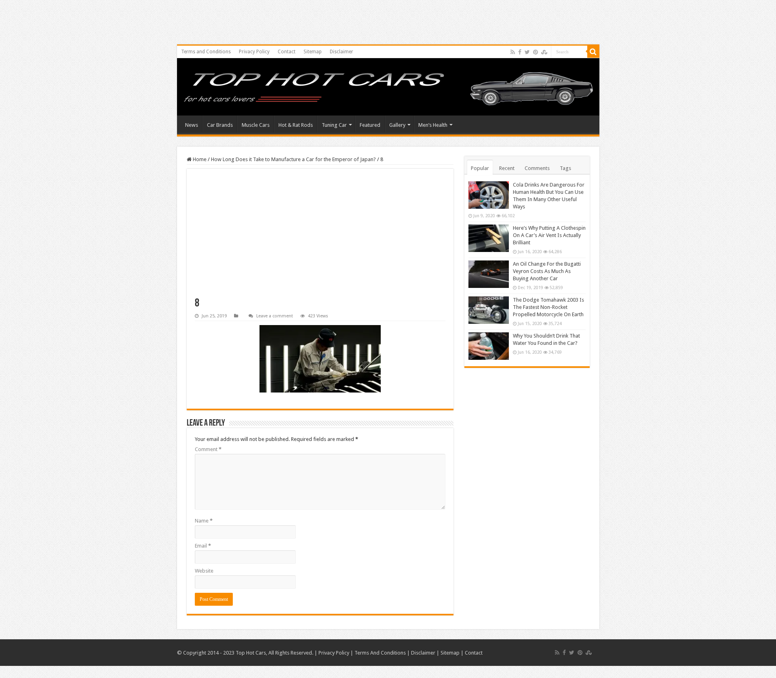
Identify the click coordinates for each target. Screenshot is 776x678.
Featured (370, 125)
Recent (507, 168)
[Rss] (513, 52)
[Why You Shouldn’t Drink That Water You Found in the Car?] (488, 346)
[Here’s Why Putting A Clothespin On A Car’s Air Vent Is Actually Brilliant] (488, 238)
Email (203, 546)
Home (199, 159)
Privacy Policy (254, 52)
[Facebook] (519, 52)
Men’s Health (432, 125)
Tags (565, 168)
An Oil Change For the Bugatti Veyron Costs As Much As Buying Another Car (547, 271)
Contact (286, 52)
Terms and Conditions (206, 52)
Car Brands (220, 125)
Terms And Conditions (380, 653)
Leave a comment (274, 316)
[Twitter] (527, 52)
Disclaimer (341, 52)
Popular (480, 168)
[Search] (593, 52)
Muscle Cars (256, 125)
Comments (537, 168)
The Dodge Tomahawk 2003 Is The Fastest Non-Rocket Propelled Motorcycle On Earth (548, 307)
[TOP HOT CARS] (388, 88)
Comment (208, 449)
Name (204, 521)
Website (204, 571)
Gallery (397, 125)
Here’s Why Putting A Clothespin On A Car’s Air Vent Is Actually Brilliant (549, 235)
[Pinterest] (535, 52)
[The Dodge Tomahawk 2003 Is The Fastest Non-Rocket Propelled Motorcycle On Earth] (488, 310)
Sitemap (313, 52)
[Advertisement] (320, 237)
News (191, 125)
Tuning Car (334, 125)
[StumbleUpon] (544, 52)
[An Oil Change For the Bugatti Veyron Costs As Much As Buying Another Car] (488, 274)
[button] (320, 359)
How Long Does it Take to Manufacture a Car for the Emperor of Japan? (293, 159)
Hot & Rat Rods (295, 125)
